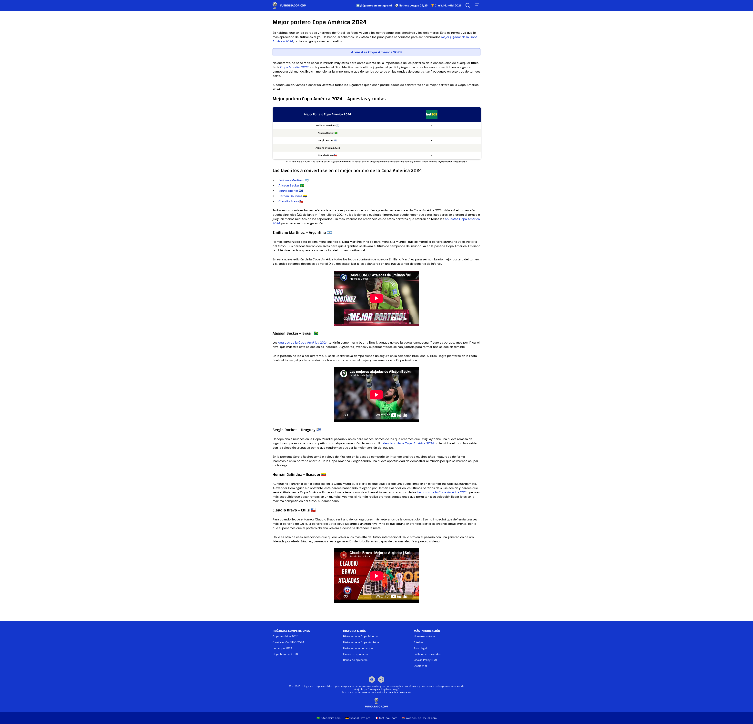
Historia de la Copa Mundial (360, 636)
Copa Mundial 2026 (285, 654)
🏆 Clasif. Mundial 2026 (446, 5)
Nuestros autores (425, 636)
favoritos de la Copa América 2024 (442, 492)
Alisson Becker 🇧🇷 (291, 185)
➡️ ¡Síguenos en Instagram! (374, 5)
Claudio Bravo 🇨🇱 (290, 201)
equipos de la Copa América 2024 (303, 342)
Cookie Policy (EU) (425, 660)
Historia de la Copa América (361, 642)
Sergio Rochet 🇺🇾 (290, 191)
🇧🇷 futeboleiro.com (328, 718)
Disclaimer (420, 666)
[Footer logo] (376, 703)
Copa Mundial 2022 (294, 67)
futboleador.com (292, 5)
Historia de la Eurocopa (358, 648)
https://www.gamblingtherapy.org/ (380, 689)
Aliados (418, 642)
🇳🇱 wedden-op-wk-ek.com (419, 718)
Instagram (381, 680)
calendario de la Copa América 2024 (407, 443)
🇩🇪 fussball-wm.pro (357, 718)
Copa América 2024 (285, 636)
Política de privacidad (427, 654)
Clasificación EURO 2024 (288, 642)
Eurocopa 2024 (282, 648)
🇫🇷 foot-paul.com (386, 718)
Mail (372, 680)
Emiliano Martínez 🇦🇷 (293, 180)
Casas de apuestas (355, 654)
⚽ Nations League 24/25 (411, 5)
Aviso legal (420, 648)
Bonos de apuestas (355, 660)
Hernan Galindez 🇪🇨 (292, 196)
